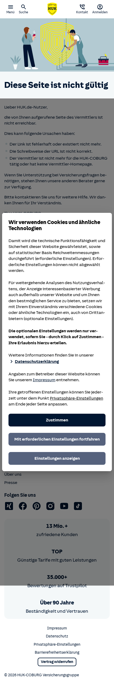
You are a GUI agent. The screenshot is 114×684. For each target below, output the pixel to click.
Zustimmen (57, 420)
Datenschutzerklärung (37, 361)
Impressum (44, 380)
